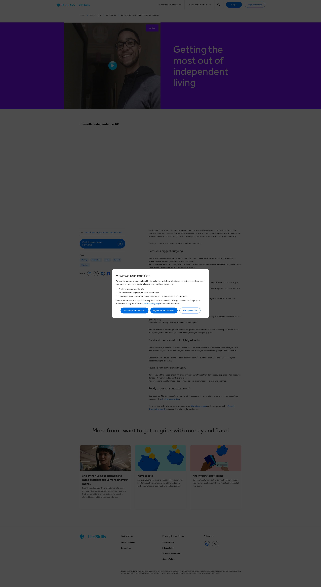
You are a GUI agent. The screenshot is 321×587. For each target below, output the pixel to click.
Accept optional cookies (134, 310)
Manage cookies (190, 310)
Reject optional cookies (164, 310)
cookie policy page (152, 303)
